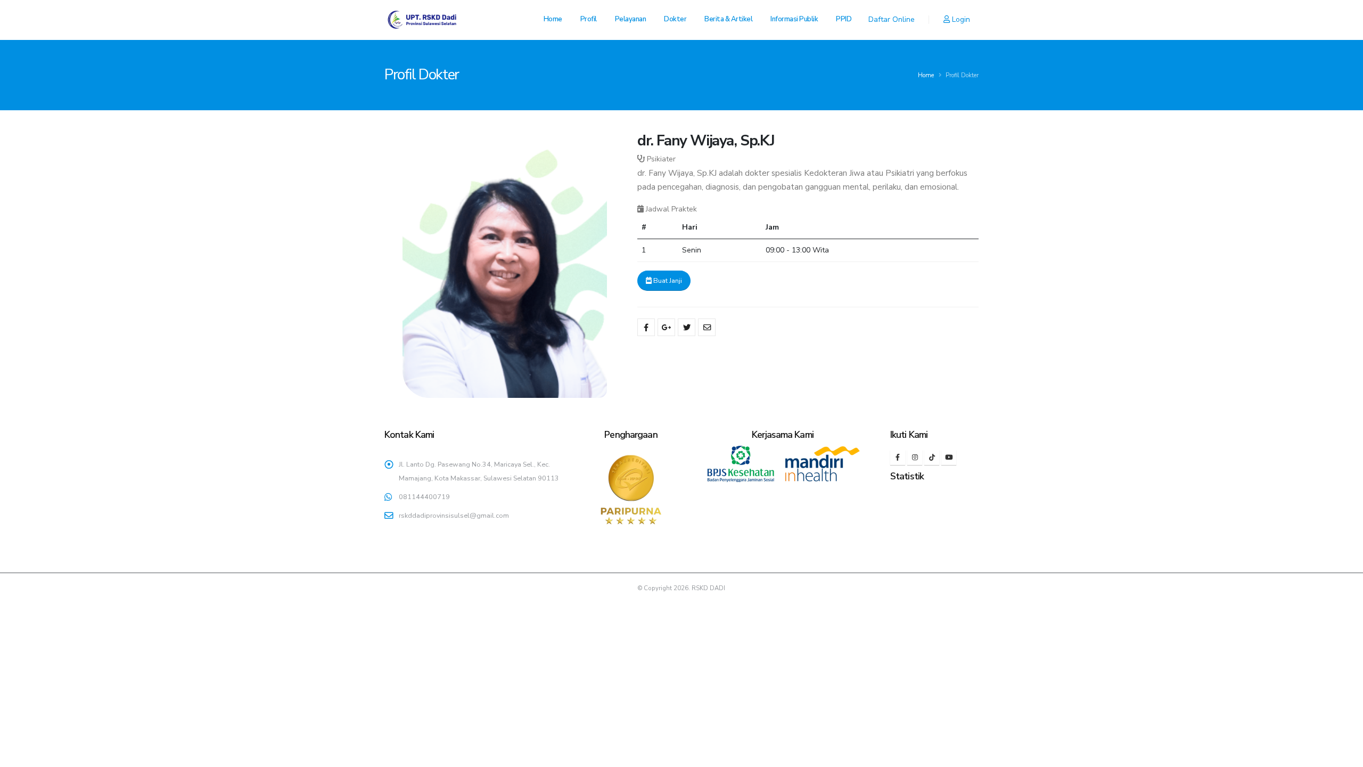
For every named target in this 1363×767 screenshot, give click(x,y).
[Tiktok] (931, 457)
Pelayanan (630, 19)
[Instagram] (914, 457)
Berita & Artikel (728, 19)
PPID (843, 19)
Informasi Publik (794, 19)
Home (553, 19)
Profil (588, 19)
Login (960, 19)
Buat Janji (667, 280)
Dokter (675, 19)
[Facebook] (897, 457)
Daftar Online (891, 19)
